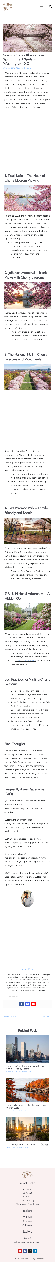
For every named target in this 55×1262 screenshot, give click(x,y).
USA (13, 68)
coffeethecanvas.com (15, 996)
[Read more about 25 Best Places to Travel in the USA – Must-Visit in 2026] (27, 1090)
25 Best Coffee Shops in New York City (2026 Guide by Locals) (25, 1067)
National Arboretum (25, 660)
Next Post (48, 1016)
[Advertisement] (27, 137)
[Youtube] (33, 1004)
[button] (50, 6)
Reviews (9, 1072)
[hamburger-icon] (42, 6)
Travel (7, 68)
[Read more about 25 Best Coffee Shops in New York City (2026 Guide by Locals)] (27, 1049)
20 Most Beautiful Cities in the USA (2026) (27, 1144)
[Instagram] (27, 1004)
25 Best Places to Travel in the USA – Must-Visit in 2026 (27, 1106)
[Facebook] (21, 1004)
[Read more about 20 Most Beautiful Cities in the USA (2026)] (27, 1129)
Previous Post (9, 1016)
